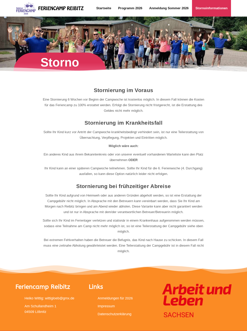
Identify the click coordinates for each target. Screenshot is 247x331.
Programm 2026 (130, 8)
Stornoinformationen (211, 8)
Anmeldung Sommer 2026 (169, 8)
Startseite (103, 8)
